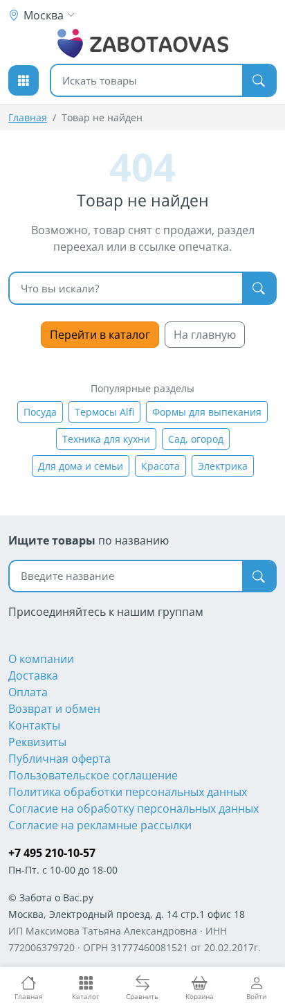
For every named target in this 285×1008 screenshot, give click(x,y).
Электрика (223, 465)
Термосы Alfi (104, 411)
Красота (160, 465)
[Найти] (258, 80)
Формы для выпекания (206, 411)
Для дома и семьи (80, 465)
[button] (23, 80)
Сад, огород (195, 438)
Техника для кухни (106, 438)
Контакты (34, 725)
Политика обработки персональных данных (127, 791)
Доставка (33, 675)
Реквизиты (37, 742)
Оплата (28, 692)
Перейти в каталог (100, 334)
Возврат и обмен (54, 708)
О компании (41, 658)
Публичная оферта (59, 758)
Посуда (40, 411)
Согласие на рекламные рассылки (100, 825)
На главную (205, 334)
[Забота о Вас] (142, 43)
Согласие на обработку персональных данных (133, 808)
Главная (27, 117)
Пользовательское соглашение (93, 775)
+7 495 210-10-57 (51, 852)
